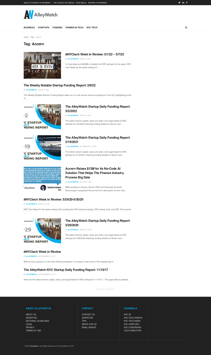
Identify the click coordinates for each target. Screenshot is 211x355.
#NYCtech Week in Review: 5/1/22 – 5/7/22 (94, 54)
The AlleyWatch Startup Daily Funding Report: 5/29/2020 (97, 222)
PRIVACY (30, 327)
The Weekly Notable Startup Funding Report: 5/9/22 (59, 85)
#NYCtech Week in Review (42, 251)
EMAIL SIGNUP (89, 327)
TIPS (84, 320)
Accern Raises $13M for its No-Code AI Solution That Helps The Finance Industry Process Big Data (94, 173)
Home (26, 37)
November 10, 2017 (48, 274)
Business (29, 27)
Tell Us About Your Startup (64, 2)
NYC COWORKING (132, 327)
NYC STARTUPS (131, 324)
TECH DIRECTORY (132, 330)
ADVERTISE (31, 317)
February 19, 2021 (89, 146)
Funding (57, 27)
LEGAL (29, 324)
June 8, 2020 (86, 182)
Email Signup (81, 2)
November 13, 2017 (48, 256)
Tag (32, 37)
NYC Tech (92, 27)
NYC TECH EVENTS (133, 317)
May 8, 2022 (44, 90)
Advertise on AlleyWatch (97, 2)
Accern (38, 37)
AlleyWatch (73, 59)
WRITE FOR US (89, 324)
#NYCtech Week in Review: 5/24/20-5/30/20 (53, 199)
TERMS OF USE (33, 330)
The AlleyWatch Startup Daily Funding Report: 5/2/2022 (97, 108)
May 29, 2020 (86, 229)
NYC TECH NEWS (132, 320)
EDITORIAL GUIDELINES (37, 320)
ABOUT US (31, 314)
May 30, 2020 (45, 204)
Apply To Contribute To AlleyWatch (37, 2)
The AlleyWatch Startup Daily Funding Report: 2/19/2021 (97, 139)
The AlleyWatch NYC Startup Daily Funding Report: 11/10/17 (66, 269)
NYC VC (127, 314)
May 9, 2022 (86, 59)
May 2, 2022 (86, 115)
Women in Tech (74, 27)
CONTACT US (88, 314)
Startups (43, 27)
